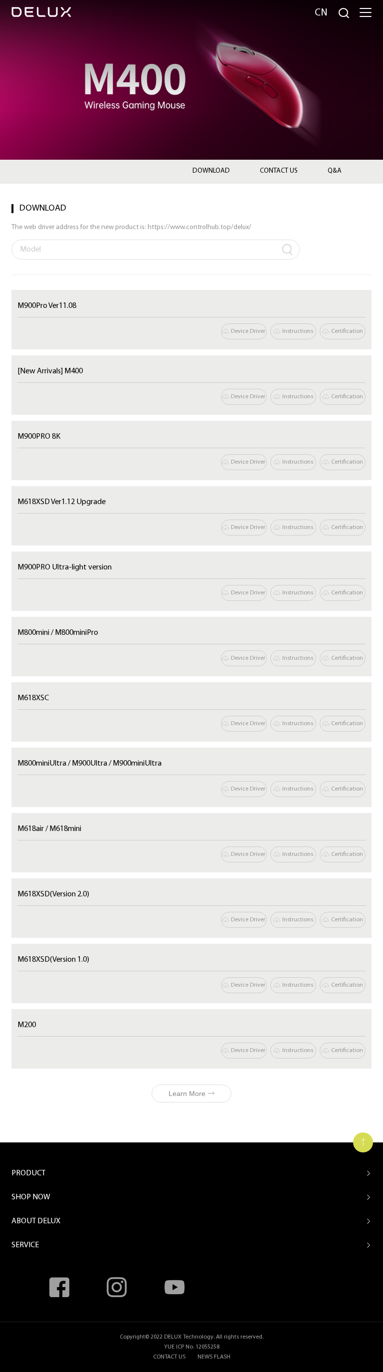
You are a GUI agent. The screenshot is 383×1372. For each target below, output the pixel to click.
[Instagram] (117, 1287)
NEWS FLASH (213, 1357)
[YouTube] (175, 1287)
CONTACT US (169, 1357)
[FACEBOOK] (59, 1287)
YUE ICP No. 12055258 (191, 1347)
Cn (321, 13)
